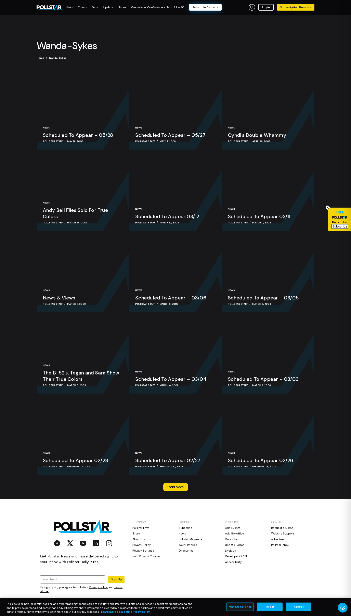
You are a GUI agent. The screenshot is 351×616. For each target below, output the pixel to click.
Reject (269, 606)
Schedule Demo (203, 7)
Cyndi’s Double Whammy (257, 135)
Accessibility (233, 562)
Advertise (277, 539)
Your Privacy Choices (146, 556)
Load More (175, 487)
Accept (299, 606)
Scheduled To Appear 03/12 (167, 216)
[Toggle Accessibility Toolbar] (342, 607)
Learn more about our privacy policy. (125, 612)
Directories (186, 550)
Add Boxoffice (234, 533)
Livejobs (230, 550)
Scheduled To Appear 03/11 (259, 216)
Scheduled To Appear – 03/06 (170, 298)
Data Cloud (232, 539)
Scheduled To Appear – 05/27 (170, 135)
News (46, 127)
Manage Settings (240, 606)
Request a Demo (282, 528)
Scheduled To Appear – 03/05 (263, 298)
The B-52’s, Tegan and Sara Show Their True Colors (81, 376)
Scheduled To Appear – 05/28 (78, 135)
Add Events (232, 528)
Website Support (282, 533)
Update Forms (234, 545)
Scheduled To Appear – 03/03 (263, 379)
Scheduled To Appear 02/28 (75, 460)
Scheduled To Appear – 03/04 (170, 379)
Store (136, 533)
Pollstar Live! (140, 528)
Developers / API (236, 556)
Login (266, 7)
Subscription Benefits (295, 7)
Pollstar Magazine (190, 539)
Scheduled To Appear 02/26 (260, 460)
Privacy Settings (143, 550)
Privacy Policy (98, 587)
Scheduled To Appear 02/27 (167, 460)
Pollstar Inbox (280, 545)
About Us (138, 539)
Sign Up (116, 579)
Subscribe (185, 528)
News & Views (59, 298)
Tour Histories (188, 545)
